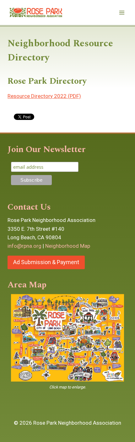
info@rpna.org (24, 246)
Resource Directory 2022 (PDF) (44, 96)
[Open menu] (121, 12)
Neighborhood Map (67, 246)
